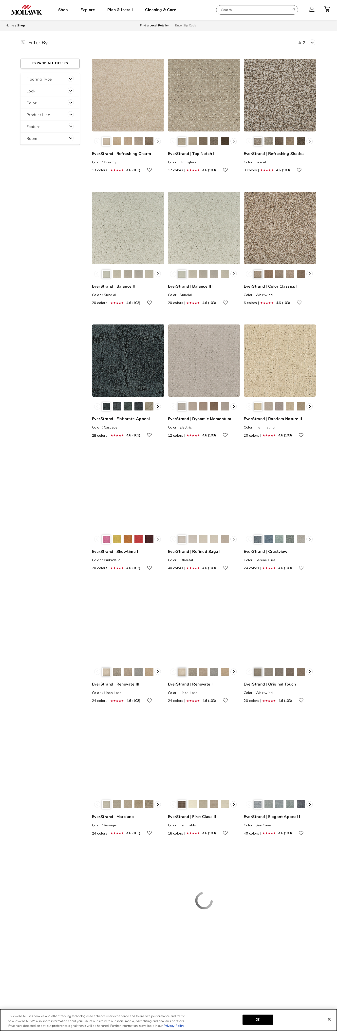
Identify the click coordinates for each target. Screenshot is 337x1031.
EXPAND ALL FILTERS (50, 63)
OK (258, 1019)
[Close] (329, 1019)
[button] (50, 79)
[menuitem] (257, 10)
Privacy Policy (174, 1026)
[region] (168, 1020)
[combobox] (257, 10)
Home (10, 25)
